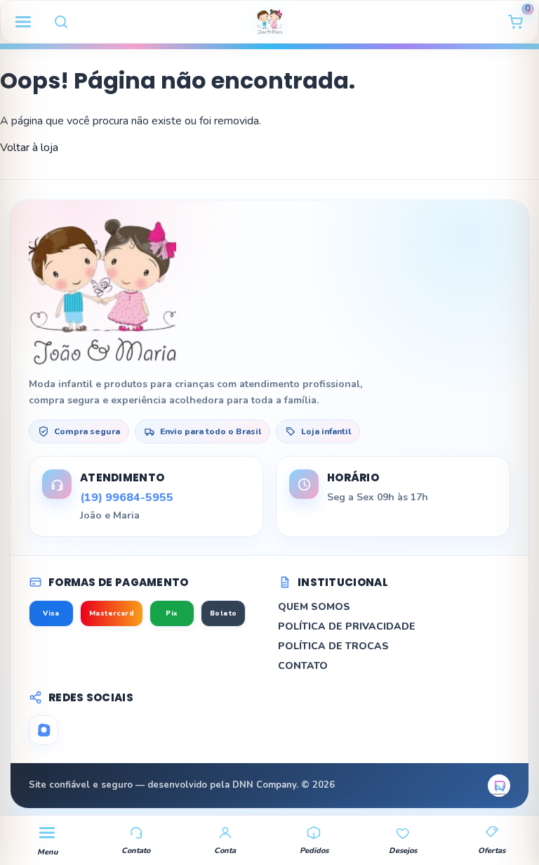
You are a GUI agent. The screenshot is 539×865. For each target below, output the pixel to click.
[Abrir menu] (23, 21)
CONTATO (303, 665)
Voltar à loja (29, 147)
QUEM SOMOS (314, 606)
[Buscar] (61, 21)
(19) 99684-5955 (126, 497)
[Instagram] (43, 730)
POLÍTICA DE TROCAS (333, 646)
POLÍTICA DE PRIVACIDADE (346, 626)
